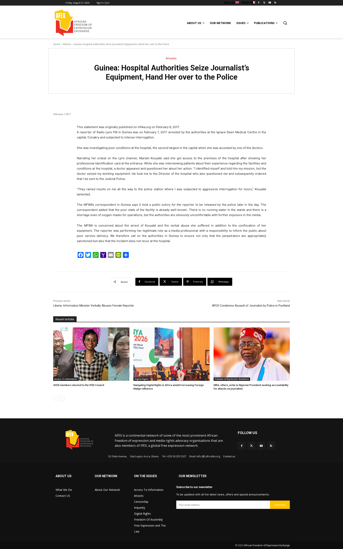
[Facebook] (258, 3)
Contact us (229, 456)
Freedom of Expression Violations (232, 379)
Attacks (67, 44)
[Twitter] (264, 3)
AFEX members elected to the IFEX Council (78, 385)
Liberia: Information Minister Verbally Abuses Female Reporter (93, 305)
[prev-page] (55, 398)
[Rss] (275, 3)
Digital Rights (142, 379)
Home (56, 44)
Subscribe (279, 504)
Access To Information (65, 379)
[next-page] (62, 398)
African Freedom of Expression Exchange (267, 545)
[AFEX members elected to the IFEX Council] (91, 354)
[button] (285, 23)
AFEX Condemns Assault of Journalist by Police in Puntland (251, 305)
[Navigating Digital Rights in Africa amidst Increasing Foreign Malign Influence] (171, 354)
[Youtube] (269, 3)
